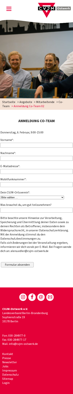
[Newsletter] (41, 297)
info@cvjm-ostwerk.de (23, 344)
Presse (6, 358)
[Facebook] (32, 297)
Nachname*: (8, 153)
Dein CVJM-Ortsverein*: (15, 192)
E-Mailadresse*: (10, 166)
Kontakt (7, 354)
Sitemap (7, 379)
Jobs (5, 366)
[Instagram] (23, 297)
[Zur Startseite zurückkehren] (54, 5)
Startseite (8, 102)
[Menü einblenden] (9, 9)
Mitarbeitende (45, 102)
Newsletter (9, 362)
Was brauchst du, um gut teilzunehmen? (25, 205)
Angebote (25, 102)
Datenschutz (10, 375)
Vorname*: (7, 140)
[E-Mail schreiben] (50, 297)
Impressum (9, 370)
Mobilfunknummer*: (13, 179)
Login (6, 383)
